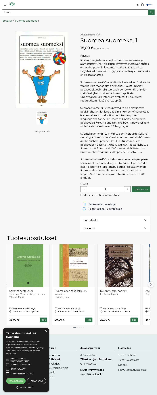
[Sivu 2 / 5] (77, 327)
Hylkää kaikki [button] (36, 381)
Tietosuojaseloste (128, 360)
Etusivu (7, 20)
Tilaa (43, 319)
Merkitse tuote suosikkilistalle (102, 195)
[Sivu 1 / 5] (74, 327)
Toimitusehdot (127, 355)
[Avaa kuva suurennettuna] (42, 69)
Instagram (49, 376)
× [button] (45, 331)
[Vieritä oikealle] (151, 284)
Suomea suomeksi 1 (27, 20)
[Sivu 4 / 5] (81, 327)
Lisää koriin (141, 189)
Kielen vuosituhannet (113, 291)
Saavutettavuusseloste (132, 369)
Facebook (49, 372)
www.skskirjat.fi (52, 363)
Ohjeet (122, 364)
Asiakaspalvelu (89, 355)
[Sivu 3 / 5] (79, 327)
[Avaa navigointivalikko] (5, 4)
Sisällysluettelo (42, 131)
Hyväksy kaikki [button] (16, 381)
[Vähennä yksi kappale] (83, 189)
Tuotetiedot (90, 220)
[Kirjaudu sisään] (137, 4)
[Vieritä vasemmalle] (7, 284)
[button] (150, 4)
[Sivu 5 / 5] (83, 327)
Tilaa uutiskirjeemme (55, 368)
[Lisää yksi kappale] (127, 189)
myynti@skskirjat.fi (91, 374)
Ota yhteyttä (88, 363)
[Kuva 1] (42, 118)
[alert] (26, 360)
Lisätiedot (89, 228)
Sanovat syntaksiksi (21, 291)
